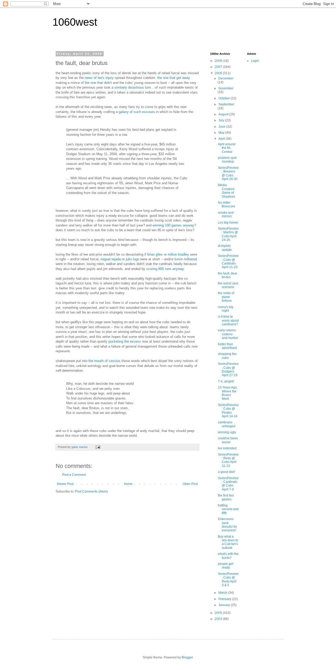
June (222, 126)
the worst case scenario (228, 285)
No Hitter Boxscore (226, 204)
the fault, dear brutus (227, 275)
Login (255, 61)
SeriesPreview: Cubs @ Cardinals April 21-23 (228, 261)
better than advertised (227, 346)
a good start (226, 472)
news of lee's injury (99, 78)
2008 (219, 61)
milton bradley (178, 254)
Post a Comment (74, 475)
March (223, 593)
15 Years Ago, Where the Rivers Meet (228, 393)
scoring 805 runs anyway (165, 269)
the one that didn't (98, 83)
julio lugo (132, 259)
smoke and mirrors (226, 214)
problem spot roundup (227, 159)
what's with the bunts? (228, 555)
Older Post (190, 484)
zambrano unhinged (226, 424)
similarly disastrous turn (132, 87)
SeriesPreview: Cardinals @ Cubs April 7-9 (228, 483)
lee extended (227, 448)
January (224, 605)
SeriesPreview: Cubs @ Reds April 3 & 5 (228, 579)
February (225, 599)
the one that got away (173, 78)
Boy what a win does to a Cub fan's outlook (228, 542)
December (225, 78)
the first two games (226, 497)
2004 (219, 619)
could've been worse (228, 440)
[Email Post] (97, 447)
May (221, 132)
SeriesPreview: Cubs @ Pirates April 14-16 (228, 410)
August (223, 114)
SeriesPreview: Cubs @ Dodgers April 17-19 (228, 369)
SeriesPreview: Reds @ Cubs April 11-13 (228, 460)
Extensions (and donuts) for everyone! (227, 524)
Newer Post (65, 484)
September (226, 104)
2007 (219, 67)
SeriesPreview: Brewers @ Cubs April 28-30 (228, 173)
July (221, 120)
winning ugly (227, 432)
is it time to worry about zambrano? (228, 320)
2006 (219, 73)
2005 (219, 613)
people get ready (225, 565)
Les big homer (228, 222)
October (224, 98)
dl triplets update (225, 247)
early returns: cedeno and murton (228, 334)
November (225, 88)
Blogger (187, 657)
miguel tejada (111, 259)
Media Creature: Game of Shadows (226, 190)
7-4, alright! (226, 381)
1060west (74, 22)
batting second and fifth (228, 509)
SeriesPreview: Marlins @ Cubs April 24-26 (228, 234)
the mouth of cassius (104, 361)
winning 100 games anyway (173, 225)
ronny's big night (225, 308)
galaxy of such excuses (137, 112)
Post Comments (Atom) (91, 491)
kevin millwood (186, 259)
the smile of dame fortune (226, 296)
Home (128, 484)
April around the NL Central (226, 148)
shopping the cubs (227, 355)
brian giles (155, 254)
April (222, 139)
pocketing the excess (124, 341)
